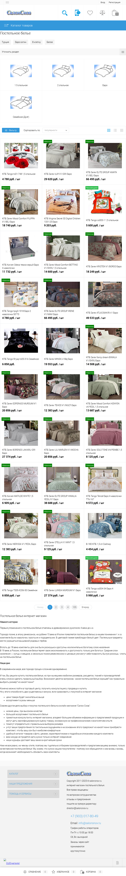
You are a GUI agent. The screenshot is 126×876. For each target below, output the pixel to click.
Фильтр (13, 130)
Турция (5, 42)
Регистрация (114, 2)
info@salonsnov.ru (90, 823)
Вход (103, 2)
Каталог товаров (21, 25)
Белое (50, 42)
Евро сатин (20, 42)
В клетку (36, 42)
